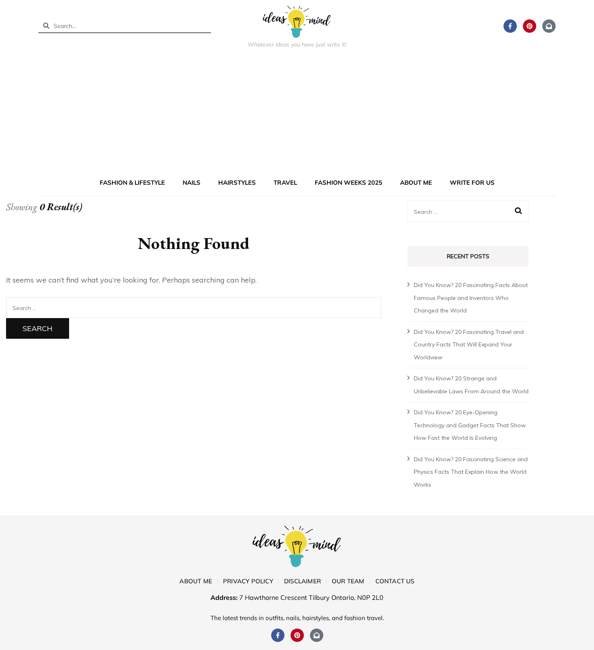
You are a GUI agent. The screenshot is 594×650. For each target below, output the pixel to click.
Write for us (472, 182)
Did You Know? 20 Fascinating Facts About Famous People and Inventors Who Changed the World (471, 297)
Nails (191, 182)
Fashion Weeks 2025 (348, 182)
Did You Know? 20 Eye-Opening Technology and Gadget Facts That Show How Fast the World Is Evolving (470, 425)
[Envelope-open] (549, 26)
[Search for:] (193, 307)
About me (416, 182)
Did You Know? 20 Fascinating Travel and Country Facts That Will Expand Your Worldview (469, 344)
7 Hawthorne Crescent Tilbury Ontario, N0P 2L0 (311, 597)
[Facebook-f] (510, 26)
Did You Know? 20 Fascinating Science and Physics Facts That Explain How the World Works (471, 472)
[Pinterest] (529, 26)
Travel (285, 182)
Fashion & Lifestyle (132, 182)
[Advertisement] (297, 114)
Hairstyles (237, 182)
